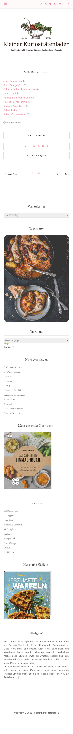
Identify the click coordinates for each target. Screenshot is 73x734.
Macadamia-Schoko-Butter (17, 97)
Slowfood (8, 404)
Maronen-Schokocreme (15, 102)
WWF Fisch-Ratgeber (13, 408)
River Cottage (10, 543)
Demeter (7, 376)
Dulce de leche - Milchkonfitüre (19, 89)
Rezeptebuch (9, 538)
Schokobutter (10, 110)
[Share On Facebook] (30, 146)
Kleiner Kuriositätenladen (46, 713)
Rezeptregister (39, 155)
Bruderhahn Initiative (13, 367)
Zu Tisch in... (9, 552)
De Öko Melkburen (12, 371)
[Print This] (47, 146)
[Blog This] (43, 146)
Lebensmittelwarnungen (14, 394)
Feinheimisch (9, 381)
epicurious (8, 520)
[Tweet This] (25, 146)
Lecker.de (8, 533)
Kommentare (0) (36, 135)
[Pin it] (38, 146)
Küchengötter (10, 529)
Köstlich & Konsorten (13, 524)
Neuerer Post (10, 174)
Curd (20, 85)
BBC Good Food (11, 510)
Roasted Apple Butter (14, 106)
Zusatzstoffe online (12, 413)
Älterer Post (63, 174)
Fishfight (7, 385)
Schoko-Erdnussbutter (14, 114)
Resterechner (9, 399)
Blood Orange (10, 85)
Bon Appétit (9, 515)
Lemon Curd (9, 93)
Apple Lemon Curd (12, 81)
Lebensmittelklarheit (12, 390)
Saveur (7, 547)
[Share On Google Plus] (34, 146)
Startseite (37, 173)
